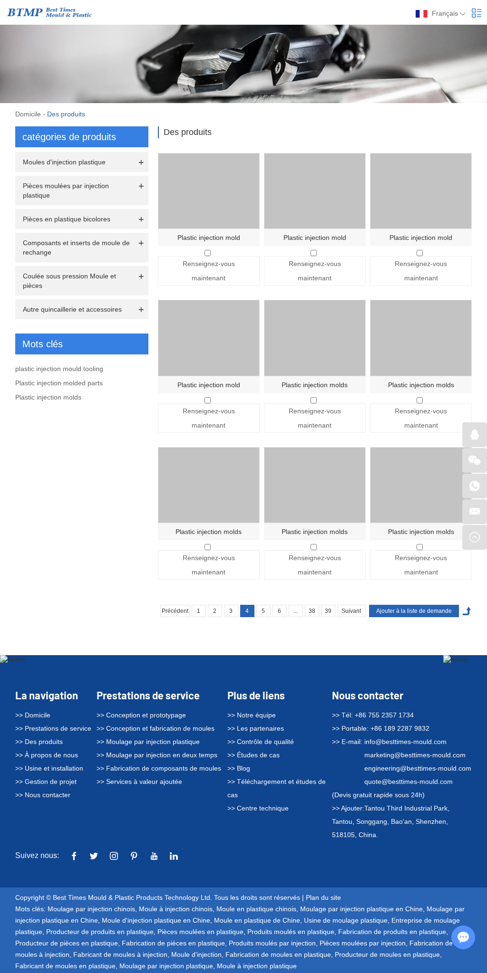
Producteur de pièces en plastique (66, 943)
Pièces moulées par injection (363, 943)
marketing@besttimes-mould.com (415, 755)
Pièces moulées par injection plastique (66, 190)
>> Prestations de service (53, 728)
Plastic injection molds (315, 385)
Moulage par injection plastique (166, 966)
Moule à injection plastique (257, 966)
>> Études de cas (253, 755)
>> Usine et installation (49, 768)
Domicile (28, 114)
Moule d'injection (196, 954)
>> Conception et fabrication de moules (155, 728)
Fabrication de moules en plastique (278, 954)
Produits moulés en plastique (290, 931)
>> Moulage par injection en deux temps (157, 755)
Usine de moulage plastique (346, 920)
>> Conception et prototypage (141, 715)
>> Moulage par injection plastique (148, 741)
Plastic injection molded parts (59, 383)
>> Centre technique (258, 808)
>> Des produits (39, 741)
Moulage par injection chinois (91, 909)
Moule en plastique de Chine (257, 920)
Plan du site (323, 897)
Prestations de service (148, 695)
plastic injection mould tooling (59, 368)
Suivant (351, 611)
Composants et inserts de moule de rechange (76, 247)
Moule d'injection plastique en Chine (156, 920)
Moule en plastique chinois (256, 909)
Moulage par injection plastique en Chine (361, 909)
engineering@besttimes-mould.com (417, 768)
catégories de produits (69, 137)
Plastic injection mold (208, 237)
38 (312, 611)
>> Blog (238, 768)
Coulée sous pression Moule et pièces (69, 280)
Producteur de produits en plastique (100, 931)
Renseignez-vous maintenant (209, 271)
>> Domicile (32, 715)
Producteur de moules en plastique (387, 954)
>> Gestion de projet (46, 781)
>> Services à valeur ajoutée (139, 781)
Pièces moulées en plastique (200, 931)
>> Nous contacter (42, 795)
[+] (208, 191)
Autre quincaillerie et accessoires (72, 309)
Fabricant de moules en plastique (65, 966)
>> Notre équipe (251, 715)
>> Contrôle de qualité (260, 741)
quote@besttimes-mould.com (408, 781)
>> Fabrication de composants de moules (159, 768)
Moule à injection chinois (176, 909)
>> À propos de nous (46, 755)
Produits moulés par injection (272, 943)
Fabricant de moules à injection (120, 954)
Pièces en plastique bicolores (66, 219)
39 (328, 611)
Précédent (175, 611)
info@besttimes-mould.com (405, 741)
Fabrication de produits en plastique (392, 931)
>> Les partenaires (255, 728)
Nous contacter (367, 695)
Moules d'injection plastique (64, 162)
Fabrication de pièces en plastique (173, 943)
